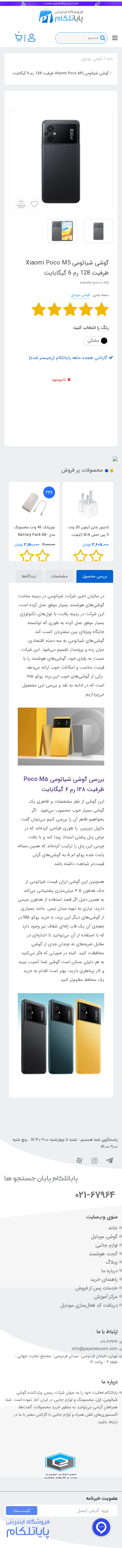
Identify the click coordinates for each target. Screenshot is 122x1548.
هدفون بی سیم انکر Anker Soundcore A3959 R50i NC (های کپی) (34, 535)
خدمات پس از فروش (97, 1288)
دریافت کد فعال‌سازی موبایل (89, 1305)
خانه (113, 1228)
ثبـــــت (21, 1510)
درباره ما (109, 1271)
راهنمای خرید (104, 1279)
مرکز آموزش (106, 1297)
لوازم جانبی (106, 1245)
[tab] (94, 576)
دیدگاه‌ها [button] (29, 576)
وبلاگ (112, 1262)
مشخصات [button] (59, 576)
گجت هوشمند (103, 1254)
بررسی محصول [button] (94, 576)
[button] (19, 38)
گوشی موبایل (80, 295)
